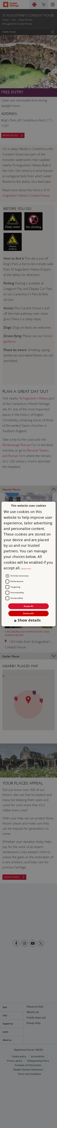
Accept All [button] (28, 606)
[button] (28, 621)
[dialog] (28, 564)
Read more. (26, 568)
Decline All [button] (28, 613)
